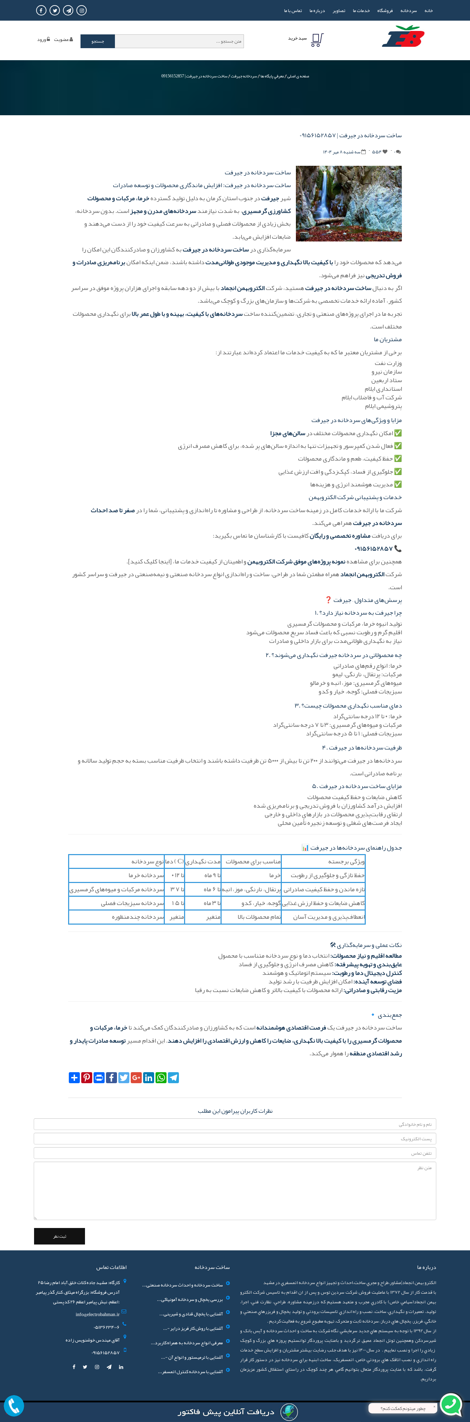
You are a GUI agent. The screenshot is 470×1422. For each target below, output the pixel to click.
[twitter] (85, 1367)
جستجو (98, 41)
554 (377, 152)
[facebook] (74, 1367)
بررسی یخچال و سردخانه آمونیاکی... (190, 1299)
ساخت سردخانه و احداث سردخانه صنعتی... (182, 1285)
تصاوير (339, 10)
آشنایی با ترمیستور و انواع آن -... (192, 1357)
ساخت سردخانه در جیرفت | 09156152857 (194, 76)
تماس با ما (293, 10)
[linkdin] (121, 1367)
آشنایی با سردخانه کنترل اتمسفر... (190, 1371)
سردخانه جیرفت (244, 76)
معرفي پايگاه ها (272, 76)
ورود (41, 39)
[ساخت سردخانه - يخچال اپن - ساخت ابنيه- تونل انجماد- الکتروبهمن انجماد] (403, 39)
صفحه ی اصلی (298, 76)
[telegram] (109, 1367)
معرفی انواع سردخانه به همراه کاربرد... (187, 1342)
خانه (429, 10)
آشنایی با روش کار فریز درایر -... (193, 1328)
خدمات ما (361, 10)
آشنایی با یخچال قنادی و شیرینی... (191, 1313)
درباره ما (317, 10)
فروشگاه (385, 10)
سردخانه (408, 10)
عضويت (61, 39)
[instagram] (97, 1367)
